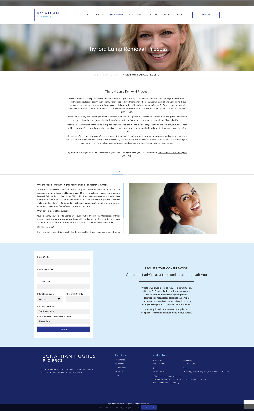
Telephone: (43, 282)
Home (88, 14)
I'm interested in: (46, 306)
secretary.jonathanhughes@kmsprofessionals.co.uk (206, 371)
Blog (180, 14)
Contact (167, 14)
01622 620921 (160, 371)
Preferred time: (74, 294)
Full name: (43, 257)
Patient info (135, 14)
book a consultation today (170, 152)
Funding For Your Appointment (55, 316)
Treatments (116, 14)
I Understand (149, 407)
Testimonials (120, 367)
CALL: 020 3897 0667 (207, 14)
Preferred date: (46, 294)
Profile (100, 14)
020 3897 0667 (160, 363)
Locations (152, 14)
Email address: (45, 269)
